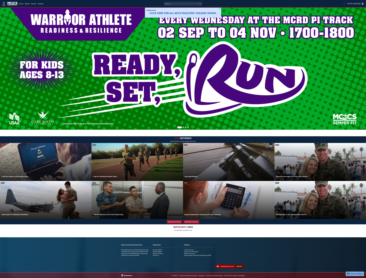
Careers (40, 4)
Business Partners (158, 253)
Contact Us (156, 255)
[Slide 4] (188, 127)
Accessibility (201, 275)
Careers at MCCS (157, 250)
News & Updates (157, 251)
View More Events (174, 222)
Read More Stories (191, 222)
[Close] (219, 9)
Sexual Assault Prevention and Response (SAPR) (197, 255)
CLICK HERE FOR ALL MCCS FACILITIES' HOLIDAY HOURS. (183, 13)
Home (21, 4)
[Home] (12, 3)
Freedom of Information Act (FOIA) (188, 275)
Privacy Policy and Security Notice (214, 275)
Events (27, 4)
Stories (33, 4)
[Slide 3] (186, 127)
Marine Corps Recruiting (191, 251)
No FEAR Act (175, 275)
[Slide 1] (179, 127)
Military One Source (189, 253)
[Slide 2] (183, 127)
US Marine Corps (189, 250)
